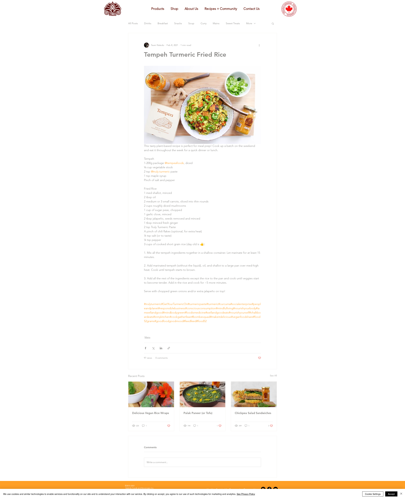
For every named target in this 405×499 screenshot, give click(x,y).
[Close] (401, 493)
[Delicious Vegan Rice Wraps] (151, 394)
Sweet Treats (233, 23)
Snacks (178, 23)
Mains (216, 23)
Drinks (147, 23)
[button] (191, 9)
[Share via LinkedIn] (160, 348)
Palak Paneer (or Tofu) (198, 413)
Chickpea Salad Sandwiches (253, 413)
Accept (391, 494)
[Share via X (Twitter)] (153, 348)
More (249, 23)
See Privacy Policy (246, 494)
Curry (203, 23)
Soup (191, 23)
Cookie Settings (373, 494)
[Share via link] (168, 348)
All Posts (133, 23)
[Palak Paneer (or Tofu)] (202, 394)
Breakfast (163, 23)
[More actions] (259, 45)
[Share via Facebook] (145, 348)
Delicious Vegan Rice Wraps (150, 413)
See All (273, 375)
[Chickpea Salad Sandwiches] (254, 394)
